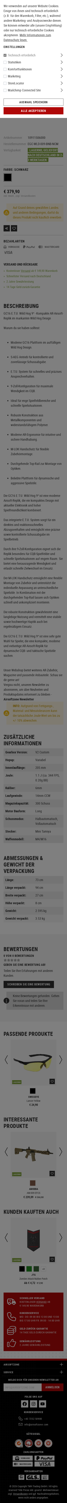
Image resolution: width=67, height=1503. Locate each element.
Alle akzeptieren (33, 111)
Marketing (14, 76)
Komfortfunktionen (20, 69)
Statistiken (14, 62)
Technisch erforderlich (22, 55)
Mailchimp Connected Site (24, 90)
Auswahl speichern (33, 102)
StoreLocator (16, 83)
